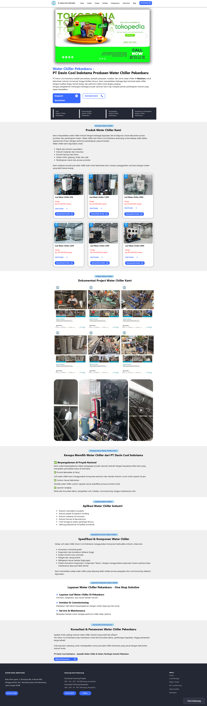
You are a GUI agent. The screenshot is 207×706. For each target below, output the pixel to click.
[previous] (58, 330)
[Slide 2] (102, 58)
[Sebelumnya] (58, 36)
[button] (71, 307)
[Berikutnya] (146, 36)
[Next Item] (149, 410)
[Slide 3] (100, 59)
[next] (149, 330)
